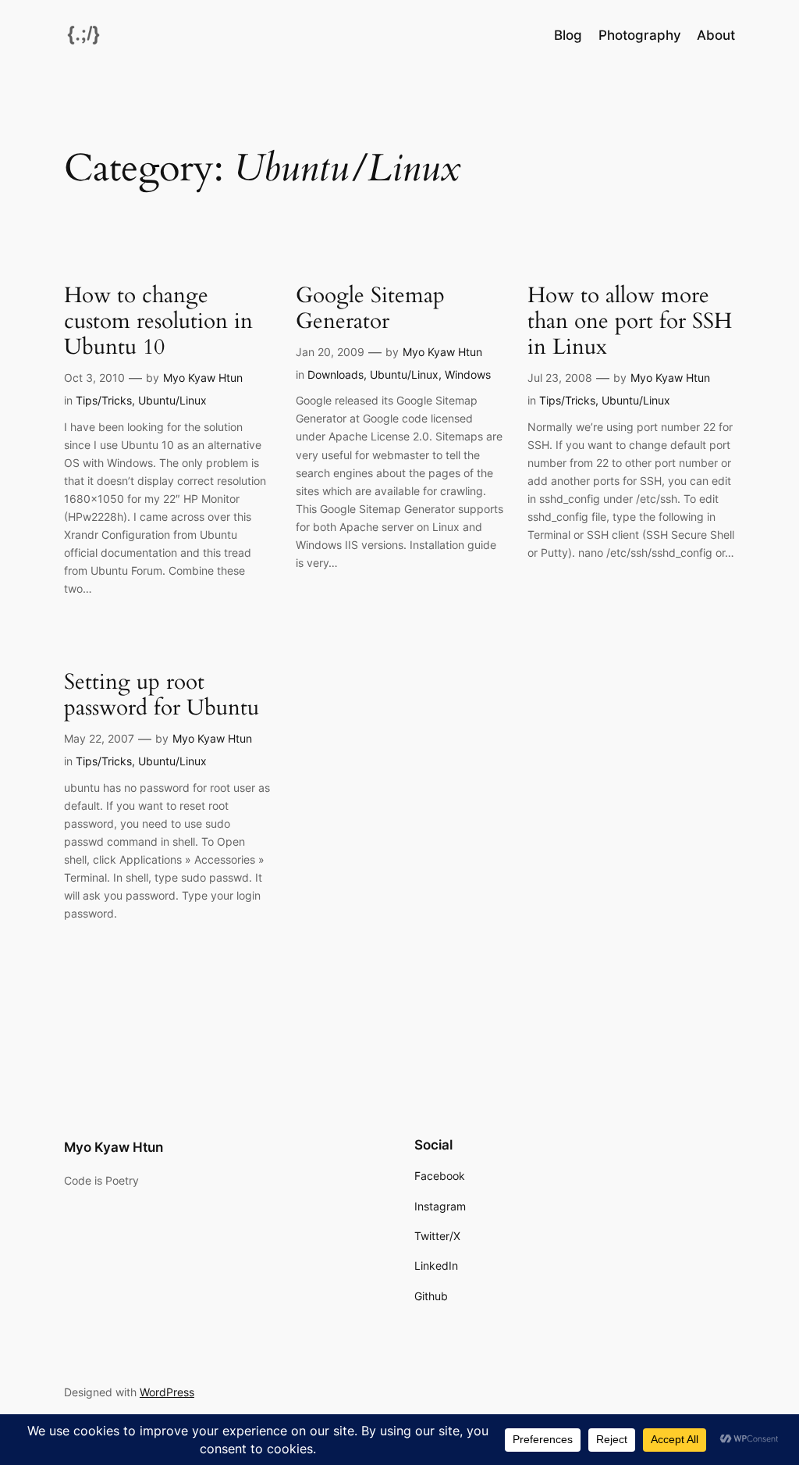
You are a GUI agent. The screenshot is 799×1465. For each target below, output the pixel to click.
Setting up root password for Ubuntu (161, 695)
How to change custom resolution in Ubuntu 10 (158, 321)
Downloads (335, 374)
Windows (468, 374)
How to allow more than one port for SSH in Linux (629, 321)
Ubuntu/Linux (172, 400)
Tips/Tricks (104, 400)
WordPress (167, 1392)
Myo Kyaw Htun (203, 377)
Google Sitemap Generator (370, 308)
